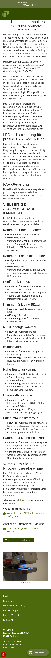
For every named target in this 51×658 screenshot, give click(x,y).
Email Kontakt (9, 648)
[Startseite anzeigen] (6, 13)
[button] (21, 582)
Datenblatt (26, 540)
